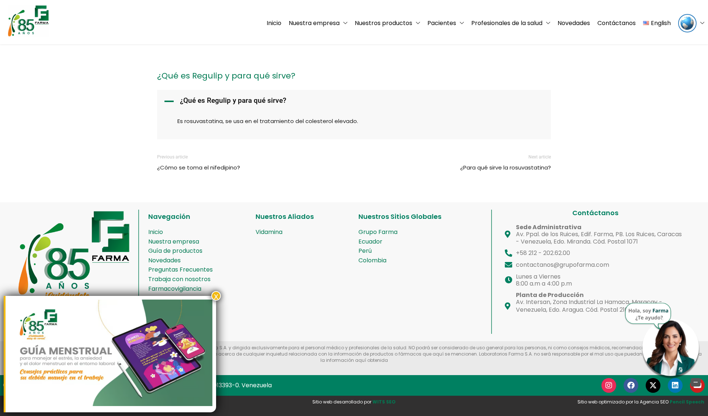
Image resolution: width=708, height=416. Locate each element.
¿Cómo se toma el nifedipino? (198, 167)
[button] (354, 101)
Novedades (574, 23)
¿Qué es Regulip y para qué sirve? (226, 75)
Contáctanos (616, 23)
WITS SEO (384, 402)
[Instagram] (608, 385)
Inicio (274, 23)
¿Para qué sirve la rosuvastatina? (505, 167)
